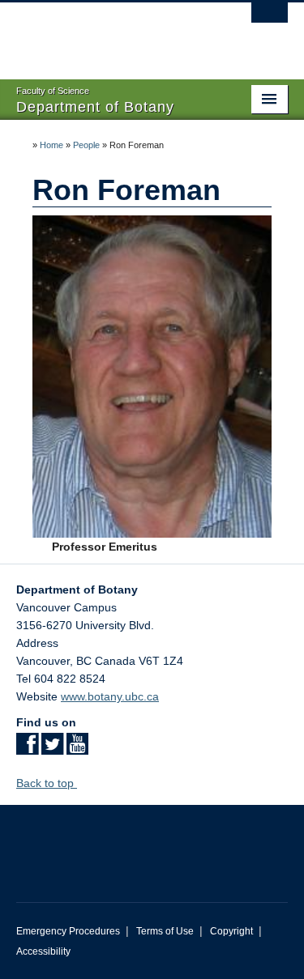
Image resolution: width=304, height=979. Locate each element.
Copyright (231, 931)
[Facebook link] (27, 749)
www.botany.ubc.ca (110, 696)
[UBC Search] (269, 20)
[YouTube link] (77, 749)
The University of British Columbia (111, 33)
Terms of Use (165, 931)
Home (51, 145)
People (86, 145)
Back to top (46, 783)
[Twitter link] (52, 749)
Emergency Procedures (68, 931)
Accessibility (43, 951)
